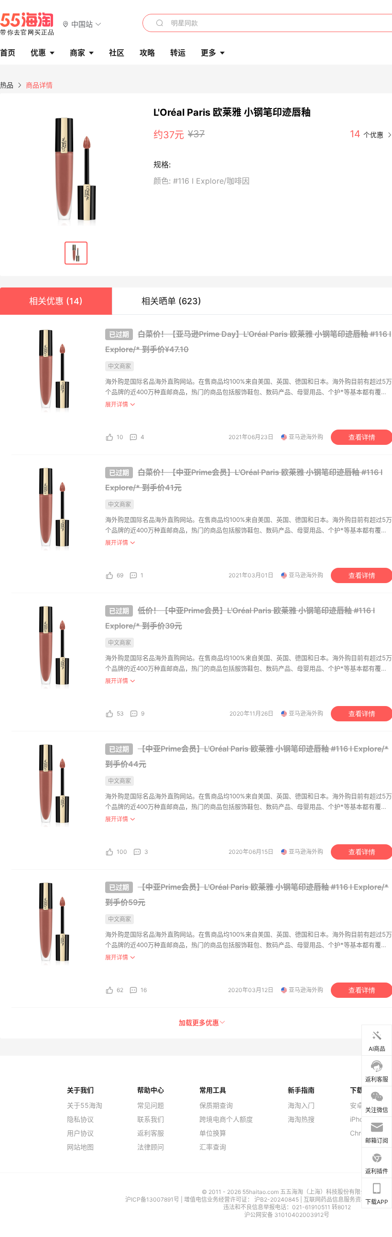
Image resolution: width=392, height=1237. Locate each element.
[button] (82, 24)
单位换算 (212, 1133)
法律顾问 (150, 1147)
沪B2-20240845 (277, 1199)
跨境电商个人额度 (226, 1119)
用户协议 (80, 1133)
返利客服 (150, 1133)
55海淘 (27, 23)
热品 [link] (6, 85)
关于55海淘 (84, 1105)
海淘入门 (301, 1105)
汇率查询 (212, 1147)
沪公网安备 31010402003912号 (286, 1214)
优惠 (38, 52)
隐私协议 (80, 1119)
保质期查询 (216, 1105)
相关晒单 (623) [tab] (171, 301)
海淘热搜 (301, 1119)
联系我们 (150, 1119)
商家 (77, 52)
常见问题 (150, 1105)
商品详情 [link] (39, 85)
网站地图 (80, 1147)
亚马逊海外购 (306, 437)
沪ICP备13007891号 (153, 1199)
